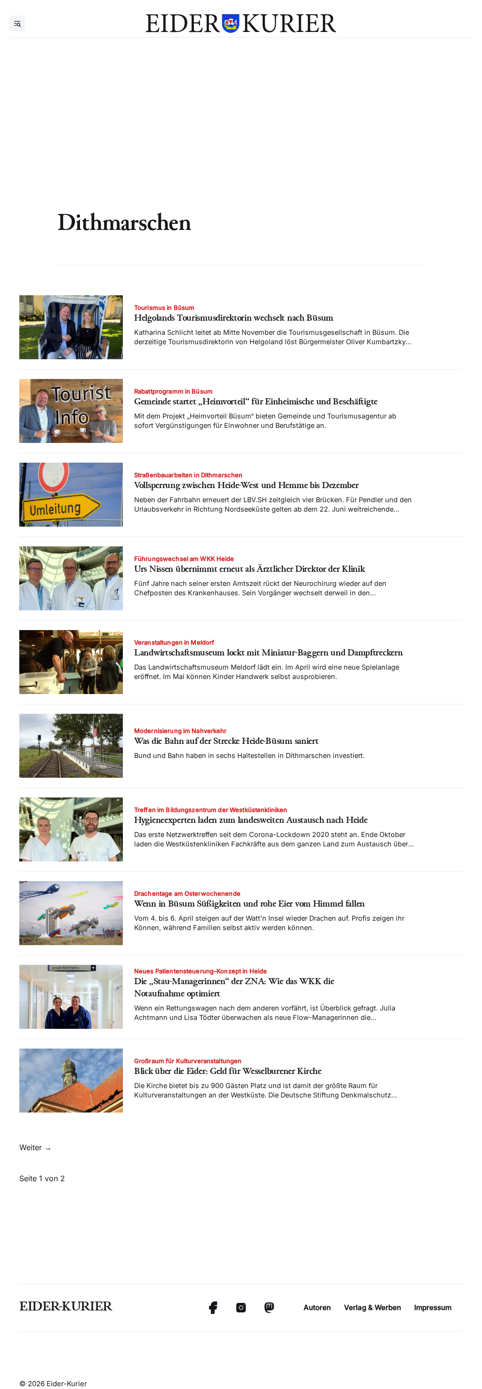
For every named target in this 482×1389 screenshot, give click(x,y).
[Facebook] (212, 1307)
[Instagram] (241, 1307)
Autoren (317, 1307)
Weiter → (35, 1147)
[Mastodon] (269, 1307)
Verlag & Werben (372, 1307)
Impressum (432, 1307)
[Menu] (17, 23)
